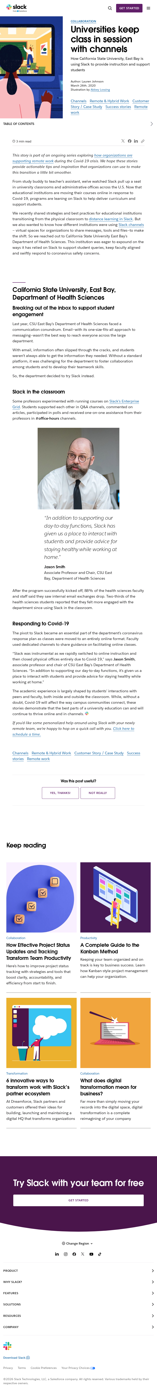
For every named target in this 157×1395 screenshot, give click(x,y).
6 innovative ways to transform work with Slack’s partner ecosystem (38, 1087)
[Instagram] (65, 1254)
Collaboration (83, 21)
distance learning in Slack (110, 219)
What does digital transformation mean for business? (108, 1087)
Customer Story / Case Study (99, 753)
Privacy (8, 1368)
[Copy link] (142, 141)
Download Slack (14, 1357)
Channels (79, 101)
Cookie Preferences (44, 1368)
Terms (22, 1368)
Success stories (118, 106)
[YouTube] (91, 1254)
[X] (83, 1254)
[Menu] (148, 8)
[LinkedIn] (136, 141)
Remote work (38, 758)
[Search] (110, 8)
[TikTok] (100, 1254)
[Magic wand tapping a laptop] (115, 1033)
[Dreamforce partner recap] (41, 1033)
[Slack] (16, 8)
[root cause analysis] (41, 897)
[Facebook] (129, 141)
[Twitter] (123, 141)
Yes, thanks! (60, 793)
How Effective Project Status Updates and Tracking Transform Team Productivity (38, 951)
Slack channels (131, 224)
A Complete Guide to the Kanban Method (109, 948)
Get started (129, 8)
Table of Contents (18, 124)
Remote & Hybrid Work (109, 101)
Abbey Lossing (100, 89)
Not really (98, 793)
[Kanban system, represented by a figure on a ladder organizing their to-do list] (115, 897)
